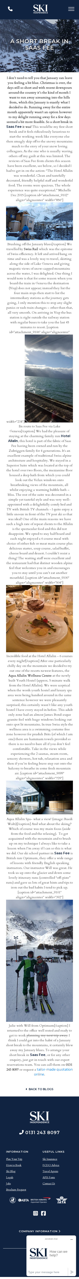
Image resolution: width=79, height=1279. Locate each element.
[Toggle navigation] (71, 9)
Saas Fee (14, 127)
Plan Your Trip (14, 1159)
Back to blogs (41, 1089)
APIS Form (49, 1177)
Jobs (8, 1183)
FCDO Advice (51, 1165)
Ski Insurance (50, 1159)
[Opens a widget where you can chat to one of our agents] (51, 1256)
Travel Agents (50, 1171)
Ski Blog (10, 1171)
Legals (9, 1177)
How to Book (13, 1165)
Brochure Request (16, 1189)
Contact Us (49, 1183)
